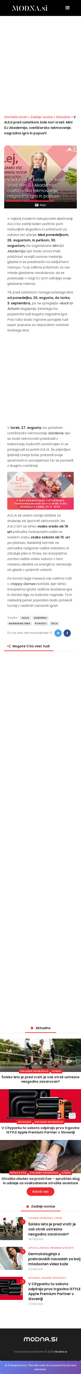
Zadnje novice (42, 117)
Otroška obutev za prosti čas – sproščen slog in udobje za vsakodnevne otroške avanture (40, 1181)
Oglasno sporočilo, (41, 1218)
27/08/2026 (35, 1269)
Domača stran (15, 117)
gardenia (40, 617)
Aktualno (63, 117)
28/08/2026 (35, 1239)
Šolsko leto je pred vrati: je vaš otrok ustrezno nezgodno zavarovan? (40, 1079)
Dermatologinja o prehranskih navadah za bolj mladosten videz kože (54, 1259)
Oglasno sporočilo (34, 1071)
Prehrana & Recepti (62, 1248)
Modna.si (61, 1352)
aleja (25, 617)
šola (54, 623)
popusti (41, 623)
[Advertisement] (40, 67)
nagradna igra (19, 623)
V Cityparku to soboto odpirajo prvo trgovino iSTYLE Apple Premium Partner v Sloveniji (41, 1130)
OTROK (56, 1071)
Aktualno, (34, 1278)
